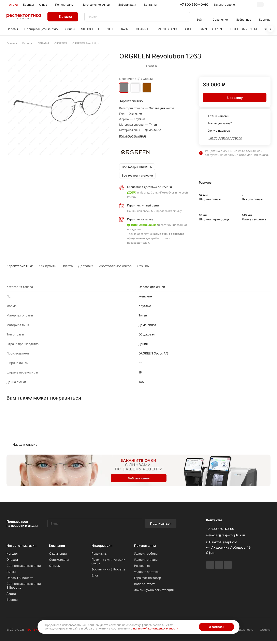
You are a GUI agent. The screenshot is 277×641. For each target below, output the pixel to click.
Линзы (11, 572)
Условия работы (146, 553)
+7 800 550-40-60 (194, 4)
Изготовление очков (115, 266)
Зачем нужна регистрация (154, 590)
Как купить (47, 266)
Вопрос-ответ (144, 584)
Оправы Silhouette (19, 578)
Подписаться (160, 523)
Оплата (67, 266)
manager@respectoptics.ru (225, 535)
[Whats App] (219, 565)
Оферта (265, 629)
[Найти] (185, 16)
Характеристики (19, 266)
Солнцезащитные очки (23, 566)
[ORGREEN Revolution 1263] (58, 104)
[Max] (228, 565)
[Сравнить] (257, 64)
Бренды (12, 600)
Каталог (12, 553)
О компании (58, 553)
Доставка (85, 266)
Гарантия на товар (147, 578)
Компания (57, 546)
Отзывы (143, 266)
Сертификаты (59, 560)
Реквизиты (99, 553)
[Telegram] (210, 565)
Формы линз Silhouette (108, 569)
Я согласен (216, 626)
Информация (101, 546)
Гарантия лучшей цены (143, 205)
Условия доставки (147, 572)
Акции (11, 594)
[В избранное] (249, 64)
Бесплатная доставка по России (149, 187)
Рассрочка (142, 566)
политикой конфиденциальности (155, 628)
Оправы (12, 560)
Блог (95, 575)
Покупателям (145, 546)
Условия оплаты (146, 560)
